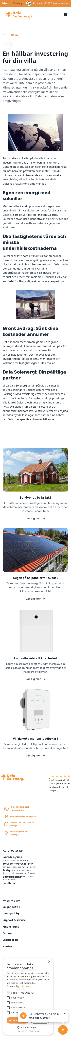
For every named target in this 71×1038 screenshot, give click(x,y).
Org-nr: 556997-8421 (13, 851)
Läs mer (24, 986)
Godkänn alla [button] (17, 1020)
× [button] (49, 961)
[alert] (28, 996)
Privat (5, 3)
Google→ (53, 790)
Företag (17, 3)
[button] (65, 14)
